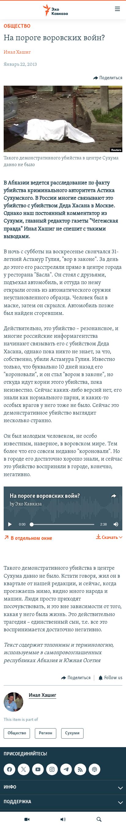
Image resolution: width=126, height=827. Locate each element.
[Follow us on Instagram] (52, 769)
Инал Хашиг (17, 52)
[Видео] (27, 819)
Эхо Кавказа (28, 504)
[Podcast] (94, 769)
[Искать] (99, 819)
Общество (17, 26)
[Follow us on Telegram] (66, 769)
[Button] (108, 78)
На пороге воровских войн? (45, 496)
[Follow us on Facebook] (9, 769)
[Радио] (63, 819)
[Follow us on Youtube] (38, 769)
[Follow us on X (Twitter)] (23, 769)
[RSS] (80, 769)
